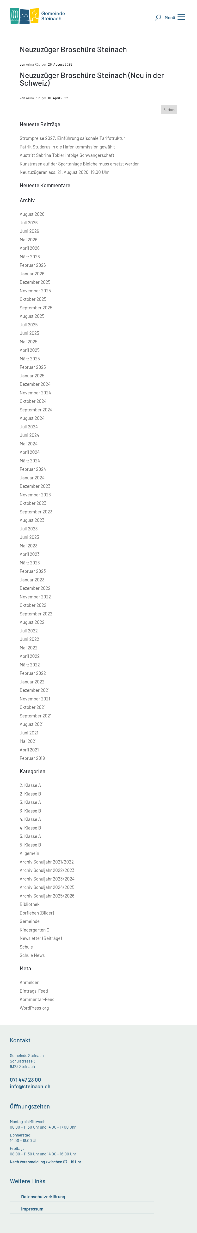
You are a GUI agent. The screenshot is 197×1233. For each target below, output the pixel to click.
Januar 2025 (32, 375)
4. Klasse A (30, 819)
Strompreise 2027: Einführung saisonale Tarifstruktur (72, 138)
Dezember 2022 (35, 588)
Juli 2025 (29, 324)
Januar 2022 (32, 681)
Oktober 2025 (33, 299)
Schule (26, 946)
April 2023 (30, 554)
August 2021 (32, 724)
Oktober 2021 (33, 707)
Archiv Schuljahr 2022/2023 (47, 870)
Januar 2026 (32, 273)
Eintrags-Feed (34, 991)
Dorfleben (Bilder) (37, 912)
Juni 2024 (29, 435)
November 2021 (35, 698)
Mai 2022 (28, 647)
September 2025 (36, 307)
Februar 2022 (33, 673)
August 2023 (32, 520)
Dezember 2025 (35, 282)
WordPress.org (34, 1008)
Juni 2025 (29, 333)
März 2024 (30, 460)
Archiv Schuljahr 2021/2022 (47, 861)
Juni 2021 (29, 732)
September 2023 (36, 511)
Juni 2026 (29, 231)
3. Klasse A (30, 802)
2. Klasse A (30, 785)
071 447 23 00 (25, 1079)
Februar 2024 (33, 469)
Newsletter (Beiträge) (41, 938)
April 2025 (30, 350)
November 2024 (35, 392)
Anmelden (29, 982)
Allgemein (29, 853)
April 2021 (29, 749)
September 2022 (36, 613)
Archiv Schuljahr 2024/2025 (47, 887)
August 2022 (32, 622)
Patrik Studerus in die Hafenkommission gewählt (67, 146)
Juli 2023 (29, 528)
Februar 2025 (33, 367)
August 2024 (32, 418)
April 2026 (30, 248)
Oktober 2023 (33, 503)
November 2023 (35, 494)
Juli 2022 (29, 630)
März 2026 (30, 256)
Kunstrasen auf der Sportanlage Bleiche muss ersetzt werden (80, 163)
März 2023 (30, 562)
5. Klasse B (30, 844)
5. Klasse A (30, 836)
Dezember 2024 (35, 384)
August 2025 (32, 316)
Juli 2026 (29, 222)
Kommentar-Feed (37, 999)
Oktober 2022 (33, 605)
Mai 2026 (28, 239)
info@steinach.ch (30, 1086)
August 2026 (32, 214)
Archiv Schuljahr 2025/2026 (47, 895)
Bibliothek (30, 904)
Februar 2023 (33, 571)
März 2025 (30, 358)
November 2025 (35, 290)
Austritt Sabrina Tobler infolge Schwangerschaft (67, 155)
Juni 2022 (29, 639)
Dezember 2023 (35, 486)
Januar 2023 (32, 579)
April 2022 (30, 656)
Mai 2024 (28, 443)
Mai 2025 (28, 341)
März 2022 (30, 664)
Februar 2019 (32, 758)
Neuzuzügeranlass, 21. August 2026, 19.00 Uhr (64, 172)
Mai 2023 (28, 545)
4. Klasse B (30, 827)
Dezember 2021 (35, 690)
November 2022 (35, 596)
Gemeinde (30, 921)
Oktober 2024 (33, 401)
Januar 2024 (32, 477)
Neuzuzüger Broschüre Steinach (73, 49)
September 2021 (36, 715)
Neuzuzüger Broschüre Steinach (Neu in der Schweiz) (92, 78)
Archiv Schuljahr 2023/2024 (47, 878)
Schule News (32, 955)
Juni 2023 (29, 537)
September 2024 (36, 409)
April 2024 (30, 452)
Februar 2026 (33, 265)
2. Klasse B (30, 793)
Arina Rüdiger (36, 64)
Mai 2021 (28, 741)
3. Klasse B (30, 810)
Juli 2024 (29, 426)
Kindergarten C (34, 929)
